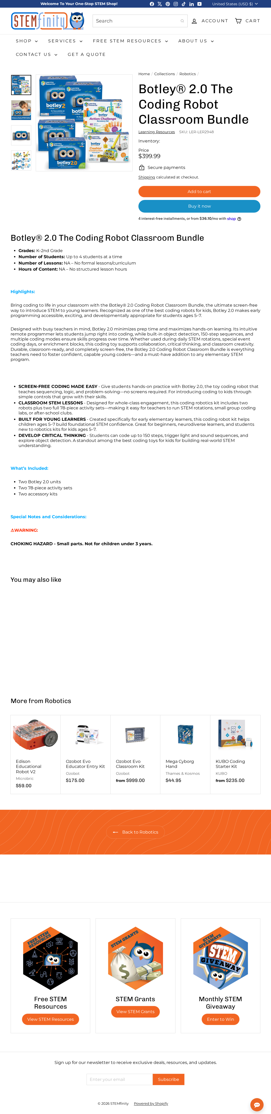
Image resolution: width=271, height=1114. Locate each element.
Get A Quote (87, 54)
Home (144, 74)
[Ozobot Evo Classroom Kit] (136, 752)
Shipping (146, 177)
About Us (194, 40)
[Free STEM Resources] (50, 958)
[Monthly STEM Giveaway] (220, 958)
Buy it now (199, 206)
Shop (25, 40)
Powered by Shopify (151, 1103)
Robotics (187, 74)
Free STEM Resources (128, 40)
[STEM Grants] (135, 958)
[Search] (182, 21)
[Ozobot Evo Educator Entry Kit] (86, 752)
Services (63, 40)
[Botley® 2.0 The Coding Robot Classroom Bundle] (31, 637)
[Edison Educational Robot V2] (36, 754)
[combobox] (140, 21)
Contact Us (34, 54)
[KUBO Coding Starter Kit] (235, 752)
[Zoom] (84, 123)
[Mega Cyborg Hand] (185, 752)
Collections (164, 74)
